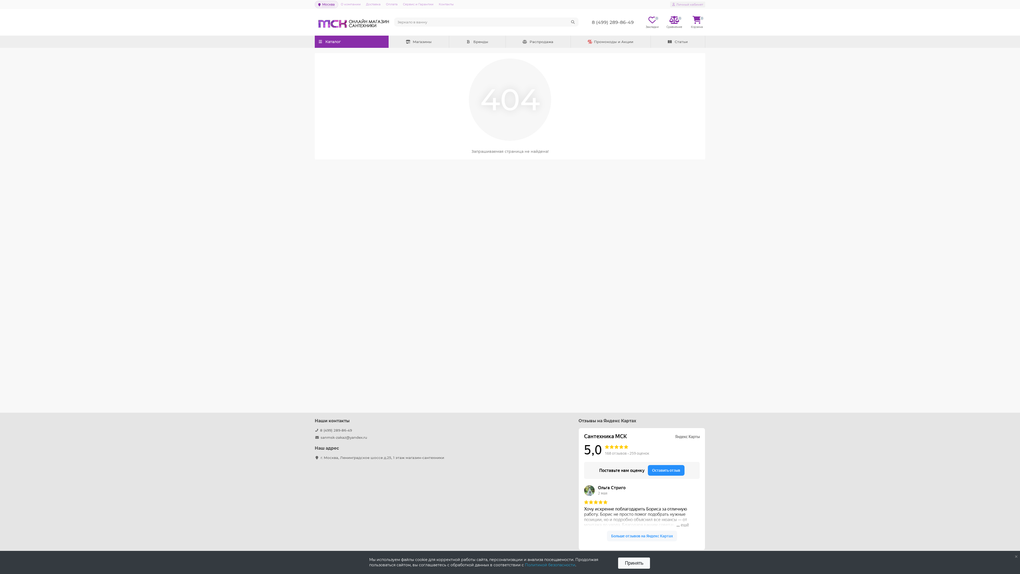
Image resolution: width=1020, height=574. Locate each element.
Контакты (446, 4)
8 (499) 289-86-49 (336, 430)
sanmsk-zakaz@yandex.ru (344, 437)
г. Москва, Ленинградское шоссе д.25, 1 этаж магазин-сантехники (382, 457)
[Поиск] (573, 22)
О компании (351, 4)
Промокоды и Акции (613, 42)
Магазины (422, 42)
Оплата (392, 4)
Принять (634, 563)
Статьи (681, 42)
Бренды (480, 42)
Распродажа (541, 42)
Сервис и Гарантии (418, 4)
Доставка (373, 4)
